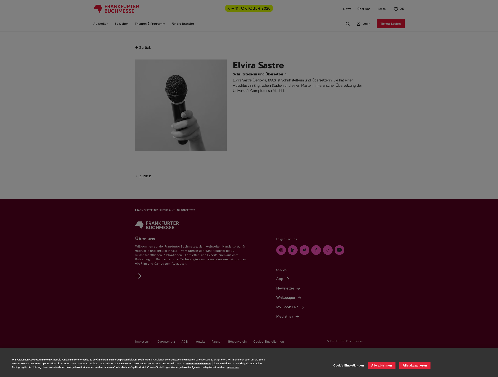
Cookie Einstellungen (348, 365)
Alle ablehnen (381, 365)
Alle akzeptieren (415, 365)
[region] (249, 362)
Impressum (233, 367)
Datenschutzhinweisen (198, 363)
